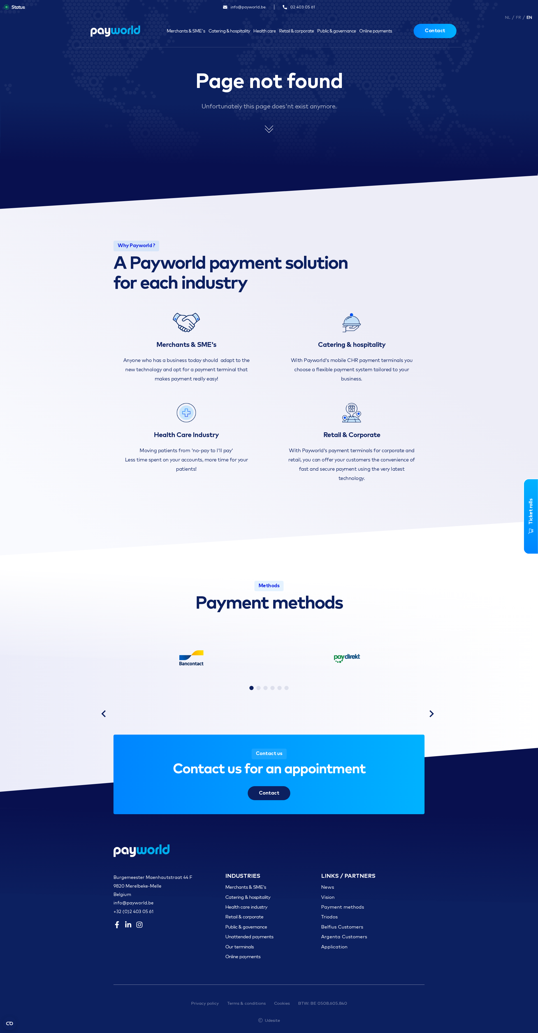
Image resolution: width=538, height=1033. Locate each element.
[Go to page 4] (272, 688)
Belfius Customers (342, 927)
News (327, 887)
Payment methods (342, 907)
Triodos (329, 917)
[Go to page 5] (279, 688)
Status (18, 7)
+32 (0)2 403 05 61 (133, 911)
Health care (264, 31)
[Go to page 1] (251, 688)
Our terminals (239, 947)
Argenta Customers (344, 936)
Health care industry (246, 907)
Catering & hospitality (229, 31)
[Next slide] (432, 714)
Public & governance (336, 31)
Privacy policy (205, 1003)
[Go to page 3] (265, 688)
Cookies (282, 1003)
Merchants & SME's (186, 31)
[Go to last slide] (104, 714)
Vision (328, 897)
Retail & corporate (296, 31)
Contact (435, 30)
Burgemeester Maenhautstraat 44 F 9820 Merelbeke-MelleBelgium (152, 885)
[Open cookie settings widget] (9, 1023)
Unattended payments (249, 936)
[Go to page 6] (286, 688)
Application (334, 947)
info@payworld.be (133, 903)
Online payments (375, 31)
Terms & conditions (246, 1003)
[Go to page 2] (258, 688)
